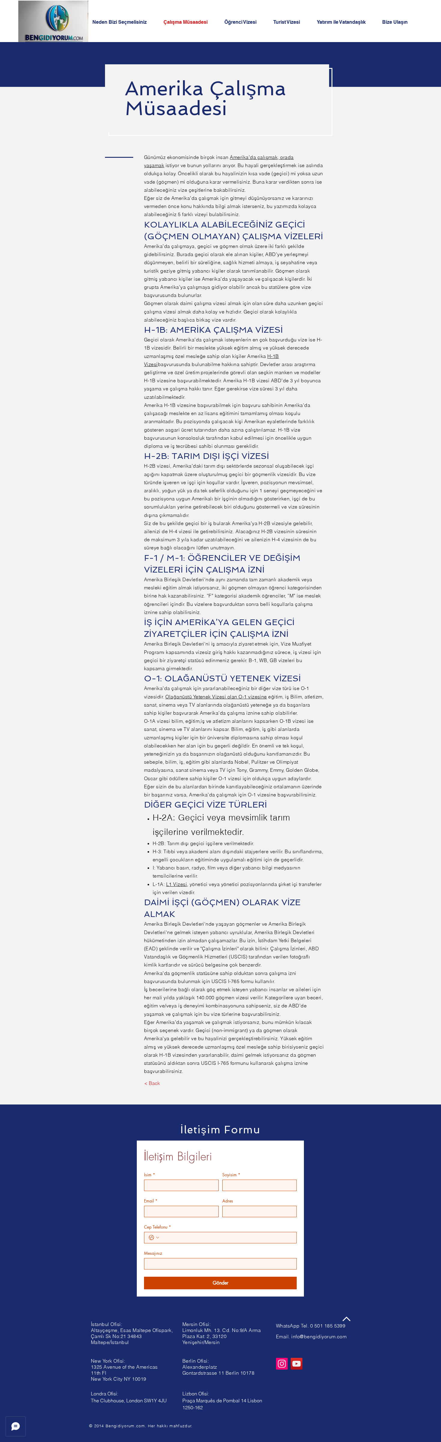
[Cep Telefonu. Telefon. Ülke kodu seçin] (154, 1237)
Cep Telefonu (157, 1227)
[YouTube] (296, 1364)
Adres (227, 1200)
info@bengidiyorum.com (318, 1337)
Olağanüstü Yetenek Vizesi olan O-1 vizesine (216, 697)
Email (151, 1200)
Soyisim (231, 1174)
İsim (149, 1174)
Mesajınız (153, 1253)
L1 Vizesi (176, 884)
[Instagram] (282, 1364)
